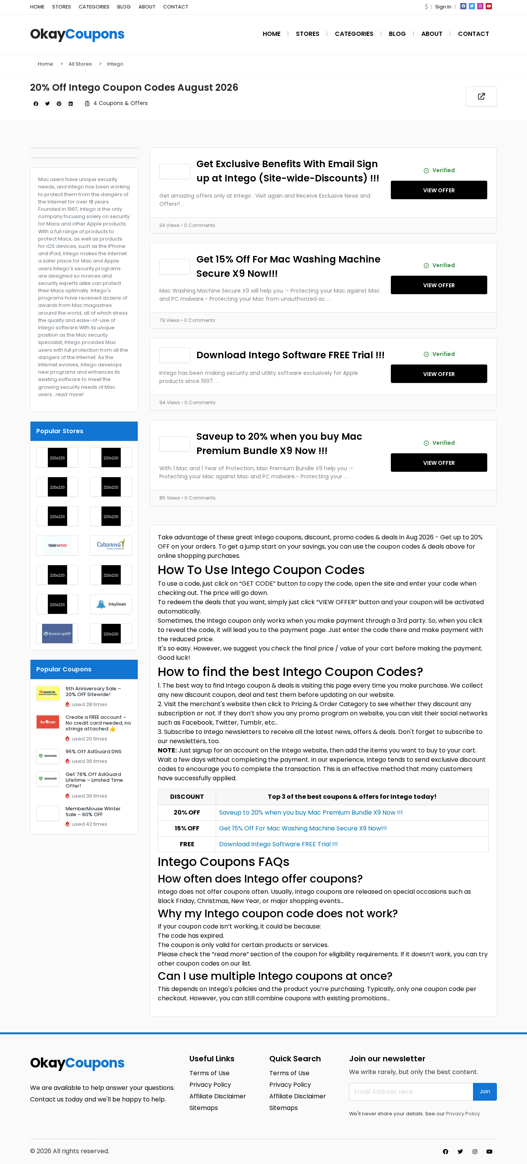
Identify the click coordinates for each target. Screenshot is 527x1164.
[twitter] (472, 6)
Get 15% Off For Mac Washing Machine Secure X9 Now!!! (288, 266)
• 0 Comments (198, 225)
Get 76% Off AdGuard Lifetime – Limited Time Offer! (94, 780)
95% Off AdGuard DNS (94, 751)
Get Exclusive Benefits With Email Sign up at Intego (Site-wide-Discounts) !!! (287, 171)
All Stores (80, 64)
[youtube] (489, 6)
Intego (115, 64)
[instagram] (480, 6)
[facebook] (463, 6)
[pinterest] (59, 103)
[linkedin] (70, 103)
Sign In (443, 6)
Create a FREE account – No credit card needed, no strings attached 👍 (98, 723)
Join (485, 1091)
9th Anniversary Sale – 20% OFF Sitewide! (93, 691)
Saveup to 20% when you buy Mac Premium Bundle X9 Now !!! (279, 443)
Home (45, 64)
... (183, 204)
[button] (426, 6)
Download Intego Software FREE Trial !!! (290, 355)
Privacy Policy (463, 1113)
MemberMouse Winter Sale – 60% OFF (93, 811)
